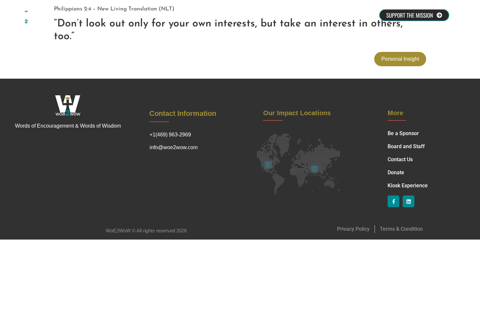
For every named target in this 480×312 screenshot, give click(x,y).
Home (73, 15)
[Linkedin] (408, 201)
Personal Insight (400, 59)
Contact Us (183, 15)
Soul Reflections (225, 15)
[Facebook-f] (393, 201)
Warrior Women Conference (325, 15)
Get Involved (268, 15)
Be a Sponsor (145, 15)
